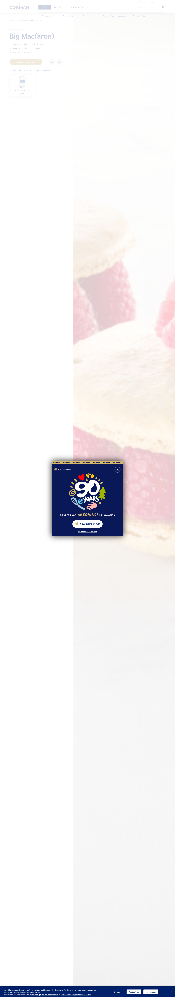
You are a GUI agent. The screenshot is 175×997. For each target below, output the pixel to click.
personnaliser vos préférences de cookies (76, 995)
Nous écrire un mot (90, 523)
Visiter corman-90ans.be (87, 531)
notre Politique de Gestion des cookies (44, 995)
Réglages (117, 992)
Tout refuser (134, 992)
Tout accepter (150, 992)
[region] (87, 991)
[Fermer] (171, 991)
